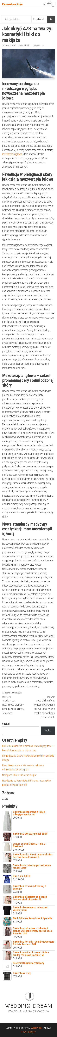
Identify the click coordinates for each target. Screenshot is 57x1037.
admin (27, 45)
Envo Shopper (28, 1032)
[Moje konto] (44, 4)
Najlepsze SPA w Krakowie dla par (19, 775)
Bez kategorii (16, 693)
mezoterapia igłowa (12, 154)
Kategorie (13, 11)
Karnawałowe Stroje (12, 4)
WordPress (36, 1027)
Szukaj (6, 723)
